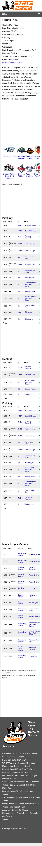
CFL (22, 769)
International (19, 782)
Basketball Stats (9, 760)
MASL (32, 785)
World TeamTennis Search (14, 807)
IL (18, 271)
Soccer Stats (7, 782)
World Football (9, 785)
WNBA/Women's (9, 763)
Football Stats (8, 769)
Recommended (8, 813)
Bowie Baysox (29, 277)
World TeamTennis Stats (29, 804)
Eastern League (20, 596)
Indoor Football (17, 772)
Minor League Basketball (12, 766)
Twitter (5, 819)
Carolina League (21, 575)
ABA (24, 760)
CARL (20, 244)
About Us (6, 810)
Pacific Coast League (20, 648)
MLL (18, 791)
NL (20, 754)
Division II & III (23, 785)
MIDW (20, 237)
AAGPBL (27, 754)
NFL (17, 769)
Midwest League (21, 568)
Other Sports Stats (9, 804)
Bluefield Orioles (30, 226)
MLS (28, 782)
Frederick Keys (29, 157)
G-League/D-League (26, 763)
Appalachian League (22, 554)
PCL (19, 313)
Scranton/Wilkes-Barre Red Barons (30, 284)
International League (22, 609)
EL (19, 258)
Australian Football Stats (12, 797)
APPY (20, 226)
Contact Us (16, 810)
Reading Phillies (21, 175)
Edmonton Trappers (28, 313)
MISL (4, 788)
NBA (19, 760)
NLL (22, 791)
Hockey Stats (7, 776)
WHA (22, 776)
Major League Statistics (12, 63)
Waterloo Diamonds (21, 157)
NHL (17, 776)
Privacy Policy (22, 813)
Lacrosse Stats (8, 791)
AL (17, 754)
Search (21, 757)
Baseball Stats (8, 754)
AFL (27, 769)
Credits (25, 810)
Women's (35, 782)
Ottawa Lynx (29, 319)
